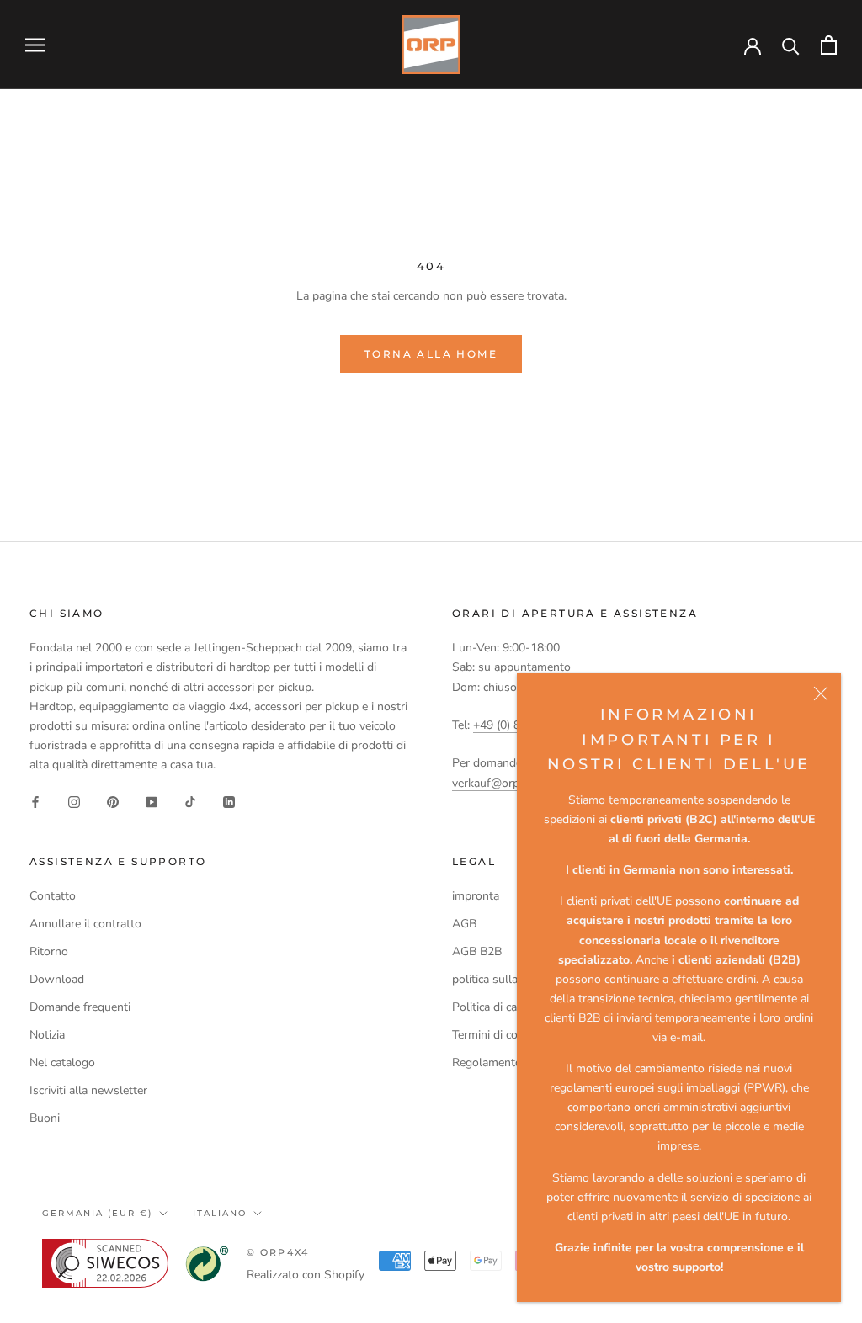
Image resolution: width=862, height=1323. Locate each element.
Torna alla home (431, 354)
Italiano (220, 1213)
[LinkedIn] (229, 800)
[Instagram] (74, 800)
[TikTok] (190, 800)
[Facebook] (35, 800)
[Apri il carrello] (829, 45)
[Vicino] (820, 693)
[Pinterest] (113, 800)
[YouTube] (151, 800)
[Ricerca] (791, 45)
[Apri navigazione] (35, 45)
